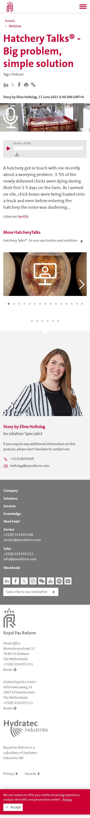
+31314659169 (22, 458)
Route (7, 669)
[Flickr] (67, 580)
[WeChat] (41, 580)
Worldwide (11, 567)
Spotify (22, 216)
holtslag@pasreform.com (29, 465)
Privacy (8, 773)
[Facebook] (20, 84)
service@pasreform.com (22, 540)
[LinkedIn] (6, 84)
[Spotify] (59, 580)
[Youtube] (50, 580)
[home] (10, 6)
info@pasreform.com (19, 559)
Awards (30, 773)
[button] (83, 7)
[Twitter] (13, 85)
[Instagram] (32, 580)
